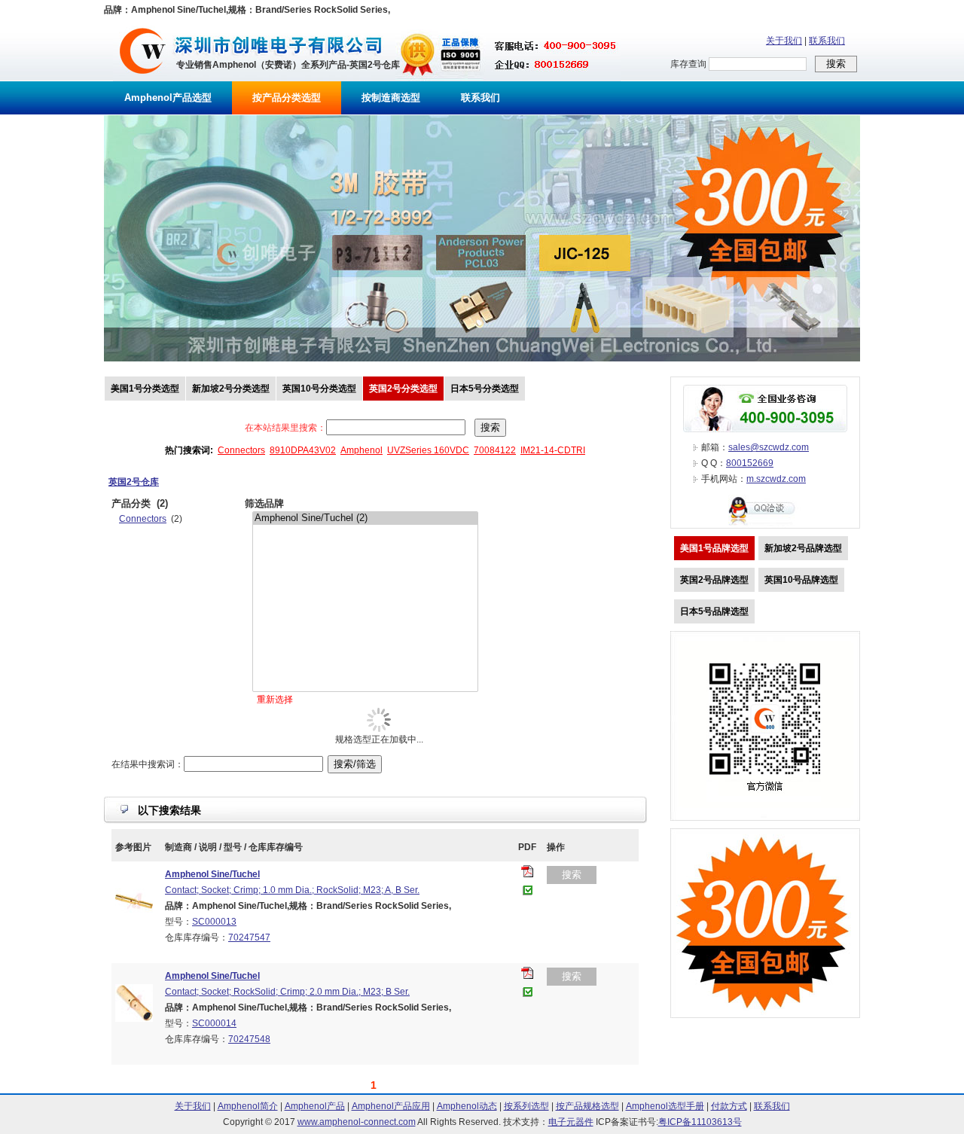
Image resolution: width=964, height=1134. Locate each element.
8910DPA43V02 (303, 450)
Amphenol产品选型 (168, 97)
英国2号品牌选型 (714, 580)
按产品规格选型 (587, 1106)
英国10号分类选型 (319, 388)
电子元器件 (570, 1122)
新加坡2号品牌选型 (803, 548)
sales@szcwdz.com (768, 447)
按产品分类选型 (286, 97)
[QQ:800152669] (765, 525)
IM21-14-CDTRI (552, 450)
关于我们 (784, 40)
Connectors (241, 450)
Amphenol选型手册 (665, 1106)
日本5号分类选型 (484, 388)
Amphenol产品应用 (391, 1106)
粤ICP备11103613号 (700, 1122)
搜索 (571, 874)
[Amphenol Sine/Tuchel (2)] (365, 518)
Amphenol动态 (467, 1106)
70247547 (249, 937)
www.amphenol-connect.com (356, 1122)
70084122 (495, 450)
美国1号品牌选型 (714, 548)
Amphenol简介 (248, 1106)
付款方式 (729, 1106)
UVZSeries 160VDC (428, 450)
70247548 (249, 1039)
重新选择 (275, 699)
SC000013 (214, 921)
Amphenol (361, 450)
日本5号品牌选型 (714, 611)
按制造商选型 (391, 97)
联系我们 (827, 40)
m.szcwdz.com (776, 479)
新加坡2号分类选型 (231, 388)
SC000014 (214, 1023)
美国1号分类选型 (145, 388)
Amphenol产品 (315, 1106)
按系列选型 (526, 1106)
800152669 (749, 463)
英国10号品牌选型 (801, 580)
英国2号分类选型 (403, 388)
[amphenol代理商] (142, 78)
